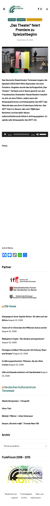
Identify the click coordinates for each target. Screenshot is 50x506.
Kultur (12, 19)
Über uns (40, 494)
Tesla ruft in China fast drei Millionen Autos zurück (24, 327)
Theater (21, 19)
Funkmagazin (26, 494)
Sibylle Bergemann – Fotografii (15, 401)
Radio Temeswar (34, 19)
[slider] (43, 134)
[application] (25, 134)
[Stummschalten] (37, 134)
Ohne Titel (6, 408)
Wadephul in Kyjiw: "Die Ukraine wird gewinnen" (23, 338)
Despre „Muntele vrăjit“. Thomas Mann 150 (20, 423)
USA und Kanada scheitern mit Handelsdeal (21, 372)
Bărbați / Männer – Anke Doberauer (17, 416)
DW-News (10, 306)
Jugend (14, 497)
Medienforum (11, 494)
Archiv (24, 497)
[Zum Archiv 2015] (25, 474)
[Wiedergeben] (5, 134)
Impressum (36, 497)
